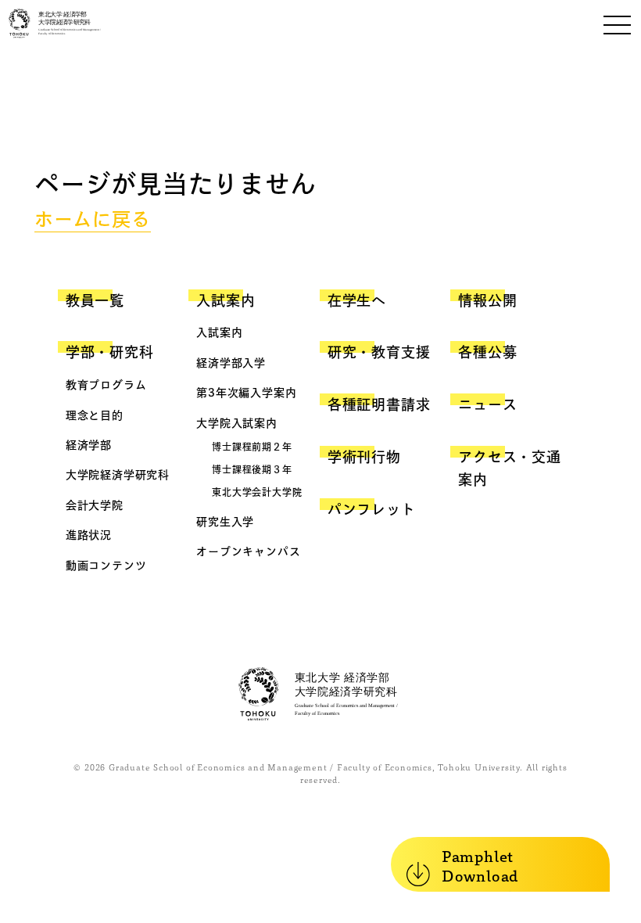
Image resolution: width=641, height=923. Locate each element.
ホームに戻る (92, 219)
